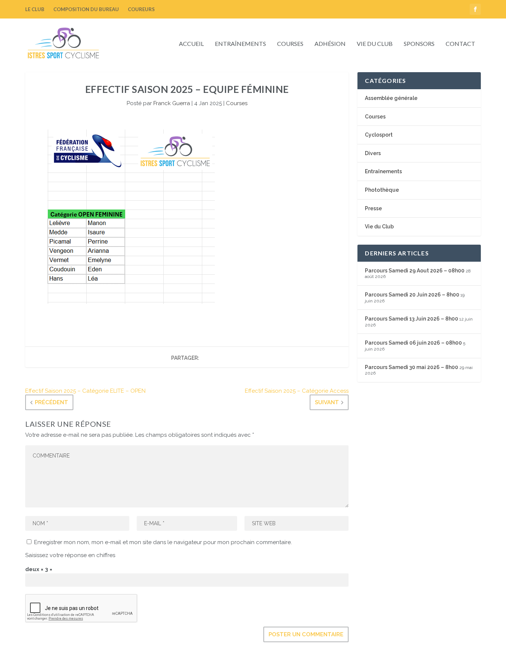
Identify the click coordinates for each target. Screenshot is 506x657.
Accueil (191, 44)
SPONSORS (419, 44)
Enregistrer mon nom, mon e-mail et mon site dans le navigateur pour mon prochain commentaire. (163, 542)
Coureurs (141, 9)
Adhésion (330, 44)
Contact (460, 44)
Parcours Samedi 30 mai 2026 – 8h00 (411, 367)
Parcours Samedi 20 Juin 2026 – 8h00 (412, 295)
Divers (373, 153)
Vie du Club (375, 44)
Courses (290, 44)
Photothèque (382, 190)
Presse (373, 208)
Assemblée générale (391, 98)
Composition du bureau (86, 9)
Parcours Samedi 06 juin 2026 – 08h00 (413, 343)
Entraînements (240, 44)
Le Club (34, 9)
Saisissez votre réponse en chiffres (70, 555)
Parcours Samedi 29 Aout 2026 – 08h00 (415, 271)
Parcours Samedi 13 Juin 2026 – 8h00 (411, 319)
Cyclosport (379, 135)
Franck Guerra (171, 103)
